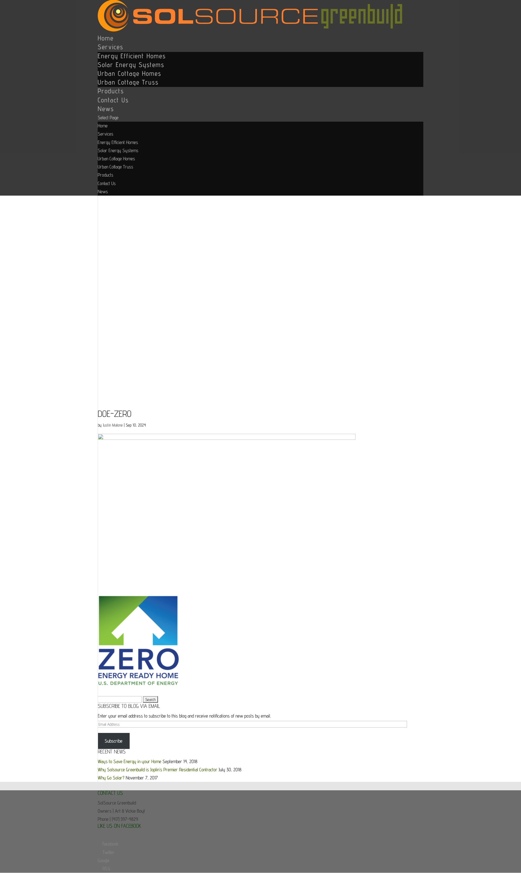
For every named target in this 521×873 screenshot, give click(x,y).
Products (111, 91)
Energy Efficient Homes (132, 56)
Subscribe (113, 741)
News (106, 109)
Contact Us (113, 100)
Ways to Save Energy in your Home (129, 761)
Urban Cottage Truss (128, 82)
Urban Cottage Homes (129, 73)
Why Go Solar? (111, 778)
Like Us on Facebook (119, 826)
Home (106, 38)
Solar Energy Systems (131, 65)
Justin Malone (113, 425)
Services (110, 47)
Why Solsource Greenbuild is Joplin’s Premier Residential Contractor (157, 769)
